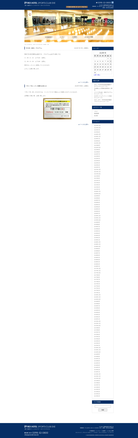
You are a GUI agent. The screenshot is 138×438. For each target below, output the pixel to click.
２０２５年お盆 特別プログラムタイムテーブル (103, 93)
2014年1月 (97, 372)
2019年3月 (97, 235)
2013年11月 (97, 376)
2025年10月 (97, 127)
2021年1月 (97, 189)
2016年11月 (97, 297)
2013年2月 (97, 396)
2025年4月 (97, 132)
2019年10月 (97, 220)
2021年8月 (97, 178)
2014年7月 (97, 358)
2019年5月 (97, 231)
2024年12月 (97, 134)
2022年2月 (97, 165)
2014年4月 (97, 365)
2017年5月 (97, 284)
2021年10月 (97, 174)
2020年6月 (97, 202)
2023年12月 (97, 143)
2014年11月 (97, 349)
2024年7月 (97, 138)
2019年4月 (97, 233)
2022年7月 (97, 154)
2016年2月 (97, 317)
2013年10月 (97, 378)
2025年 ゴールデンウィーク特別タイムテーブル (103, 96)
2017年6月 (97, 281)
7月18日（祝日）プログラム (34, 48)
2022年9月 (97, 149)
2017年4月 (97, 286)
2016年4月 (97, 312)
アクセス (95, 432)
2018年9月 (97, 248)
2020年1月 (97, 213)
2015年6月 (97, 334)
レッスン (98, 430)
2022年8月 (97, 152)
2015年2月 (97, 343)
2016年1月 (97, 319)
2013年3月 (97, 394)
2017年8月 (97, 277)
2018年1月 (97, 266)
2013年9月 (97, 380)
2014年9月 (97, 354)
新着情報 (96, 113)
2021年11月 (97, 171)
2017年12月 (97, 268)
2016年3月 (97, 314)
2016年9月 (97, 301)
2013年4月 (97, 391)
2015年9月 (97, 328)
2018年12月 (97, 242)
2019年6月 (97, 229)
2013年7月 (97, 385)
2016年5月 (97, 310)
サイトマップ (78, 432)
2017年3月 (97, 288)
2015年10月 (97, 325)
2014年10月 (97, 352)
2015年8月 (97, 330)
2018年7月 (97, 253)
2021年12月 (97, 169)
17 (95, 67)
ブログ (96, 111)
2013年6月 (97, 387)
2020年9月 (97, 196)
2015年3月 (97, 341)
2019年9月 (97, 222)
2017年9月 (97, 275)
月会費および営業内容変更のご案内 (103, 89)
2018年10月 (97, 246)
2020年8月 (97, 198)
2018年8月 (97, 251)
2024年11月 (97, 136)
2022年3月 (97, 163)
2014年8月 (97, 356)
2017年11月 (97, 270)
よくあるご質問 (110, 430)
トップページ (111, 432)
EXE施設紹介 (92, 430)
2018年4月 (97, 259)
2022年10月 (97, 147)
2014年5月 (97, 363)
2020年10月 (97, 193)
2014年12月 (97, 347)
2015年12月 (97, 321)
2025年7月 (97, 130)
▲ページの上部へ (83, 82)
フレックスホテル (102, 432)
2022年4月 (97, 160)
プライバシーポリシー (87, 432)
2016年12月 (97, 295)
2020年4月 (97, 207)
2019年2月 (97, 237)
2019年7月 (97, 226)
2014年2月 (97, 369)
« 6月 (95, 74)
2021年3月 (97, 185)
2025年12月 (97, 125)
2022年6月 (97, 156)
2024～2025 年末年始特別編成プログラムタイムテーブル (103, 100)
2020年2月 (97, 211)
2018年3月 (97, 262)
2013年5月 (97, 389)
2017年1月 (97, 292)
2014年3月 (97, 367)
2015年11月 (97, 323)
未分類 (96, 115)
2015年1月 (97, 345)
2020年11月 (97, 191)
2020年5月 (97, 204)
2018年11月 (97, 244)
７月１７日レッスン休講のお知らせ (36, 86)
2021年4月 (97, 182)
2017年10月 (97, 273)
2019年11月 (97, 218)
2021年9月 (97, 176)
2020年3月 (97, 209)
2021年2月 (97, 187)
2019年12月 (97, 215)
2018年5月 (97, 257)
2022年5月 (97, 158)
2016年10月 (97, 299)
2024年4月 (97, 141)
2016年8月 (97, 303)
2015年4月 (97, 339)
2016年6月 (97, 308)
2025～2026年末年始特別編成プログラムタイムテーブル (103, 85)
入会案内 (104, 430)
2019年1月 (97, 240)
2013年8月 (97, 383)
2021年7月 (97, 180)
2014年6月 (97, 361)
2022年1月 (97, 167)
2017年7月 (97, 279)
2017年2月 (97, 290)
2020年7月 (97, 200)
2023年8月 (97, 145)
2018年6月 (97, 255)
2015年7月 (97, 332)
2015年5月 (97, 336)
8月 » (98, 74)
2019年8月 (97, 224)
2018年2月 (97, 264)
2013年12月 (97, 374)
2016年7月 (97, 306)
